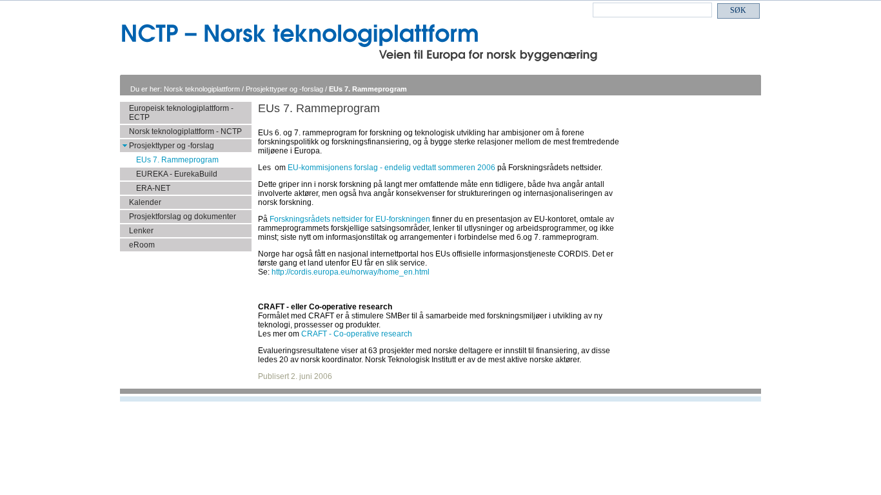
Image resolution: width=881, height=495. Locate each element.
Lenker (141, 230)
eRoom (142, 244)
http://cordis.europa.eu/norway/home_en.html (351, 272)
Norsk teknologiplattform (203, 89)
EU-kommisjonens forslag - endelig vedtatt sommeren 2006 (391, 167)
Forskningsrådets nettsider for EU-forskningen (350, 219)
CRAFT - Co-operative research (356, 333)
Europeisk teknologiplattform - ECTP (181, 113)
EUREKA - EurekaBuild (176, 174)
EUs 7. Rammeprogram (368, 89)
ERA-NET (153, 188)
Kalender (145, 202)
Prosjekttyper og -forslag (285, 89)
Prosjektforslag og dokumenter (182, 216)
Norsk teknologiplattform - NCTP (185, 131)
